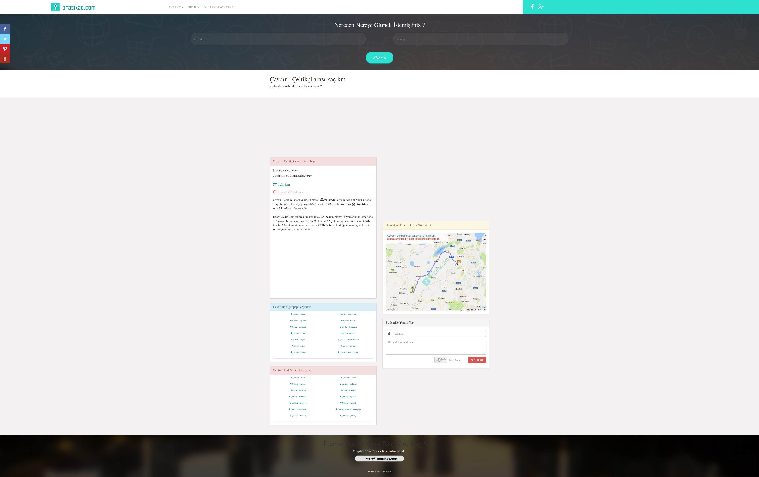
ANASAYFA (176, 7)
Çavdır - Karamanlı (349, 326)
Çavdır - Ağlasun (299, 326)
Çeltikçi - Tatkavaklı (299, 409)
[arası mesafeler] (74, 6)
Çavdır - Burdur (299, 314)
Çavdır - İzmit (299, 345)
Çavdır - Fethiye (299, 352)
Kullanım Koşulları (219, 7)
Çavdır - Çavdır (349, 345)
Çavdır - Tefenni (299, 333)
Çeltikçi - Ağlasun (349, 396)
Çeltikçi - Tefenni (299, 383)
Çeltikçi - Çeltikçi (349, 415)
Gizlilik (194, 7)
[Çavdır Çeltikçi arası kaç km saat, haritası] (436, 271)
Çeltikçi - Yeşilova (299, 402)
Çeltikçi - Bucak (299, 377)
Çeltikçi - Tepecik (349, 402)
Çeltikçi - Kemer (349, 377)
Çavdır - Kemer (349, 333)
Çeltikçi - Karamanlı (299, 396)
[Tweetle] (5, 39)
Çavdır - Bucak (349, 320)
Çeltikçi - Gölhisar (349, 383)
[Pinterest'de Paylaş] (5, 48)
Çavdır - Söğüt (299, 339)
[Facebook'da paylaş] (5, 29)
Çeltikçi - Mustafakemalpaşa (349, 409)
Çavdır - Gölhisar (349, 314)
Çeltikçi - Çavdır (299, 390)
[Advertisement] (379, 128)
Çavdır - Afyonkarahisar (349, 339)
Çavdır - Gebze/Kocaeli (349, 352)
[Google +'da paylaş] (5, 58)
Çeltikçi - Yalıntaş (299, 415)
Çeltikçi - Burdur (349, 390)
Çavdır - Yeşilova (299, 320)
